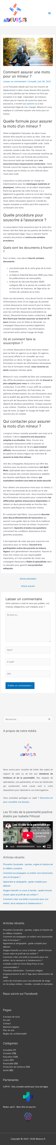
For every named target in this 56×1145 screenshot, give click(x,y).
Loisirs (6, 1060)
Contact (7, 1023)
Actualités (8, 1050)
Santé (6, 1070)
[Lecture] (7, 846)
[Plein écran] (48, 846)
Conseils (32, 81)
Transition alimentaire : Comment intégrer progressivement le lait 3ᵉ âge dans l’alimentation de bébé (28, 973)
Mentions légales (11, 1027)
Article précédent (28, 579)
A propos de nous (11, 1017)
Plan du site (8, 1030)
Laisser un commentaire (14, 81)
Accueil (6, 1020)
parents (30, 103)
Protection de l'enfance (14, 1067)
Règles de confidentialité (15, 1033)
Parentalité (8, 1063)
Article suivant (28, 586)
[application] (28, 835)
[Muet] (44, 846)
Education (8, 1057)
